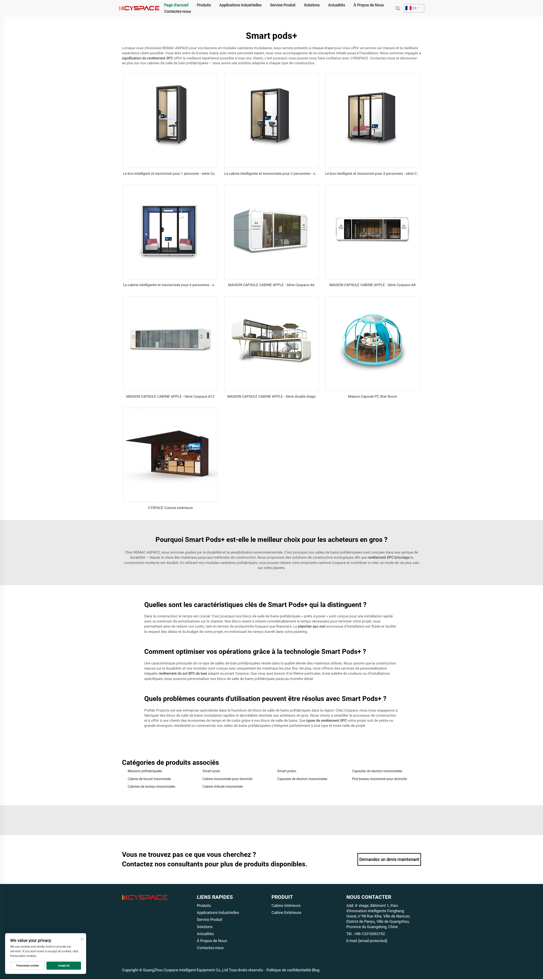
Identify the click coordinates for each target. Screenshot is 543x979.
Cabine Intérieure (286, 905)
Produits (204, 5)
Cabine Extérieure (286, 912)
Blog (315, 970)
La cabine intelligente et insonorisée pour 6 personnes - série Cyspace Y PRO (184, 285)
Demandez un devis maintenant (389, 859)
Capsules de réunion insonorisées (377, 771)
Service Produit (282, 5)
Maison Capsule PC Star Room (372, 396)
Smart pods (211, 771)
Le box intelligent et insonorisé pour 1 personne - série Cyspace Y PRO (179, 173)
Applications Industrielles (240, 5)
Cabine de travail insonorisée (149, 779)
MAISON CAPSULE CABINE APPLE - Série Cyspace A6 (271, 285)
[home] (139, 8)
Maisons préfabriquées (145, 771)
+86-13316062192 (369, 933)
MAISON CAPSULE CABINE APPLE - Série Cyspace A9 (372, 285)
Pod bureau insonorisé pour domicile (379, 779)
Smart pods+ (287, 771)
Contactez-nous (177, 11)
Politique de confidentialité (288, 970)
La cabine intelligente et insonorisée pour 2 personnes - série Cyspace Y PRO (285, 173)
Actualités (336, 5)
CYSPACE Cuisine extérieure (170, 508)
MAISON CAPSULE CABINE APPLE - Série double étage (271, 396)
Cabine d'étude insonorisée (223, 787)
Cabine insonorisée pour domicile (227, 779)
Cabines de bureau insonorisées (151, 787)
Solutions (312, 5)
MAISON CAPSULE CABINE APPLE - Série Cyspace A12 (170, 396)
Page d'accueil (176, 5)
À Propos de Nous (369, 5)
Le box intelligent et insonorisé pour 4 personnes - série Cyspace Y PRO (382, 173)
